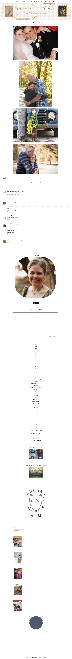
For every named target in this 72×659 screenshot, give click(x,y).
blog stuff (36, 385)
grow (36, 418)
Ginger (8, 215)
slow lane (36, 395)
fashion (36, 420)
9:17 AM (8, 226)
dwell (36, 344)
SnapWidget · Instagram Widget (54, 336)
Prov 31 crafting (36, 399)
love (7, 178)
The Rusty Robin (36, 407)
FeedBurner (38, 440)
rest (36, 393)
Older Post (6, 249)
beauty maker (36, 409)
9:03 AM (8, 219)
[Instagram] (36, 303)
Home (17, 1)
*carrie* (8, 239)
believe (36, 362)
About (23, 1)
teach (36, 364)
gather (36, 358)
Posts (16, 528)
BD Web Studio (33, 657)
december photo (36, 368)
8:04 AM (8, 204)
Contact (53, 1)
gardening (36, 375)
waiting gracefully (36, 401)
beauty (36, 348)
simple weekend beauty (36, 379)
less (36, 422)
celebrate (36, 350)
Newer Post (65, 249)
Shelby (8, 223)
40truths (36, 381)
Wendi (8, 201)
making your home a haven (35, 387)
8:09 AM (8, 211)
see (36, 397)
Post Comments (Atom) (14, 252)
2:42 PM (8, 242)
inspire (36, 373)
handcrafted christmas (35, 383)
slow (36, 356)
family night (36, 366)
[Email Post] (6, 177)
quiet (36, 377)
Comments (17, 530)
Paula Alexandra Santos (12, 189)
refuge (36, 424)
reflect (36, 354)
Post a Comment (8, 245)
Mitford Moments (36, 389)
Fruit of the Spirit (36, 403)
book (36, 411)
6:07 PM (8, 235)
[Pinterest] (34, 303)
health (36, 413)
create (36, 352)
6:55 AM (8, 197)
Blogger (44, 657)
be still (36, 370)
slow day (36, 360)
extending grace (36, 405)
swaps (36, 391)
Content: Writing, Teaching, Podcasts (38, 1)
